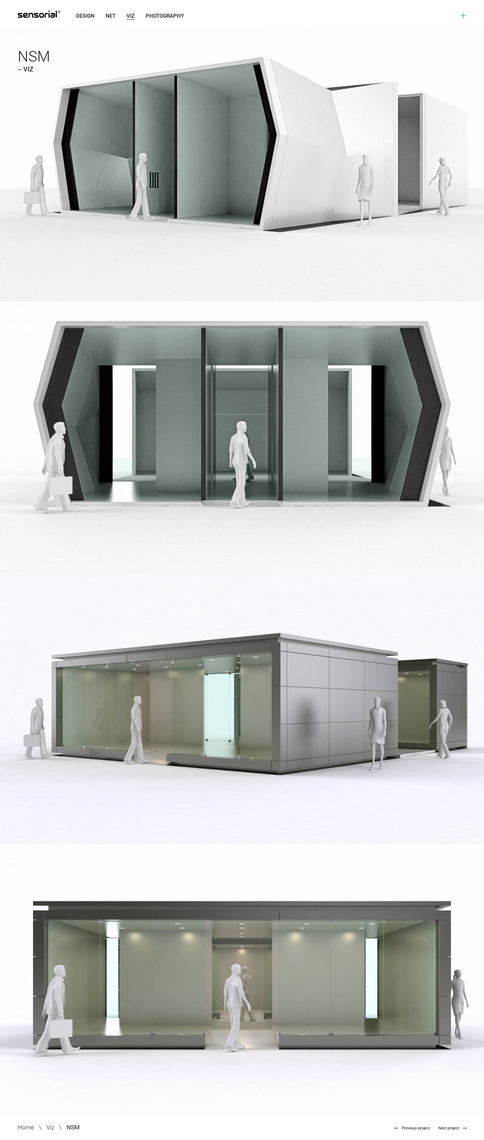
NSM (73, 1127)
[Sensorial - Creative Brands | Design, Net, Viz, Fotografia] (45, 14)
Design (85, 16)
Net (111, 16)
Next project (448, 1128)
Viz (130, 16)
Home (26, 1127)
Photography (165, 16)
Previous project (416, 1128)
